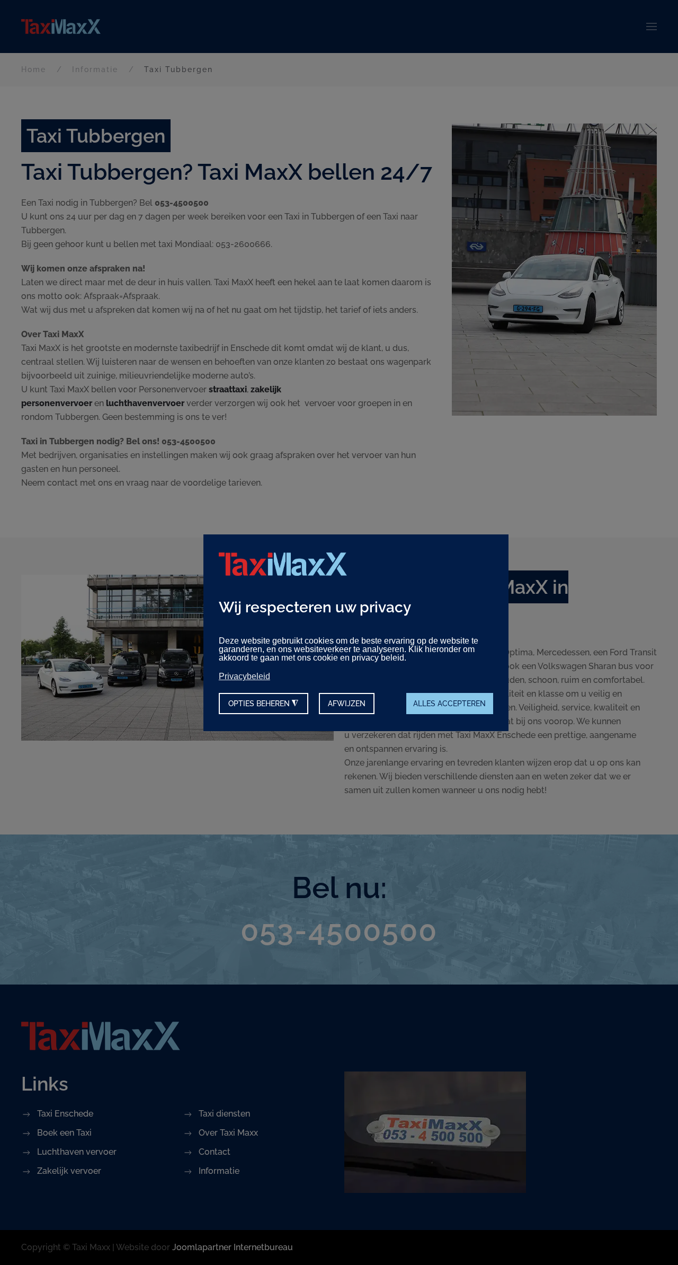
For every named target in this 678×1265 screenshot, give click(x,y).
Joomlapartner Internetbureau (232, 1247)
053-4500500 (339, 930)
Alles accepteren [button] (449, 703)
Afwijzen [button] (346, 703)
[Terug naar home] (61, 26)
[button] (651, 26)
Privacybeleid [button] (244, 676)
